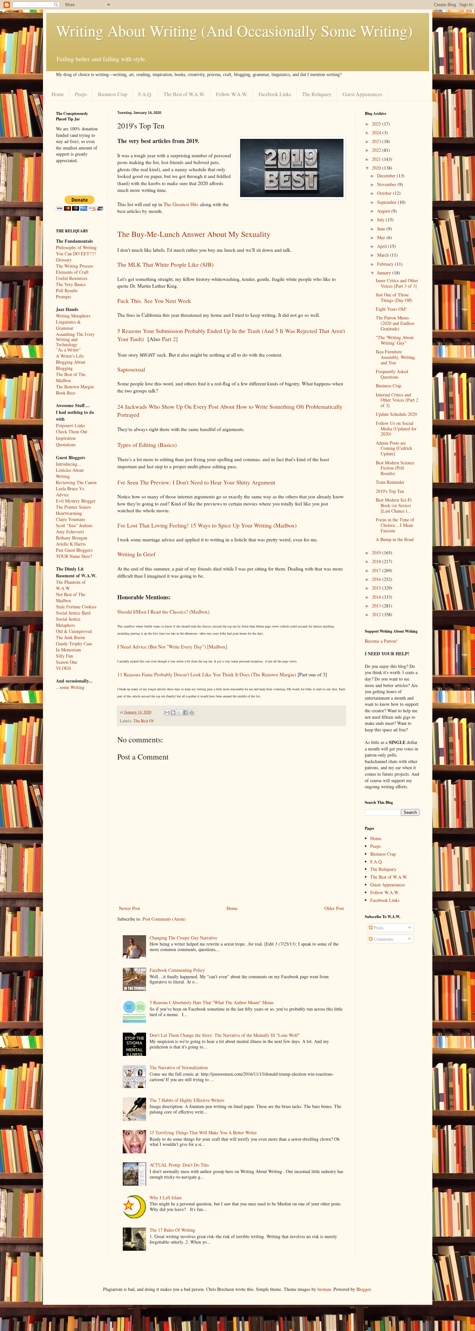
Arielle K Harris (71, 544)
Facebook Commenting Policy (177, 970)
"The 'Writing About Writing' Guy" (395, 340)
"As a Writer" (68, 350)
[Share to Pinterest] (191, 712)
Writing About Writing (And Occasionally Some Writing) (234, 30)
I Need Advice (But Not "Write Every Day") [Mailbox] (172, 646)
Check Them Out (71, 431)
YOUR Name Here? (74, 556)
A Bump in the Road (395, 539)
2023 (377, 141)
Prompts (63, 297)
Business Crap (112, 94)
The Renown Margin (75, 386)
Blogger (363, 1289)
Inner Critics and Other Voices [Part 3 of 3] (397, 283)
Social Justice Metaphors (68, 622)
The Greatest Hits (181, 204)
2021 (377, 159)
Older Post (334, 908)
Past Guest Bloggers (74, 550)
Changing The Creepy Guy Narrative (183, 938)
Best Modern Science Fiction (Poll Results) (395, 468)
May (381, 237)
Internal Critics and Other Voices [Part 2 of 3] (397, 400)
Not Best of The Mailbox (70, 597)
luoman (324, 1289)
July (381, 219)
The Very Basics (71, 284)
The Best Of (143, 721)
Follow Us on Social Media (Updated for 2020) (396, 428)
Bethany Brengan (71, 538)
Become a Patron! (381, 641)
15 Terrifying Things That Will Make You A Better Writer (203, 1132)
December (387, 175)
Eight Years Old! (391, 309)
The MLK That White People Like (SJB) (165, 264)
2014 (377, 597)
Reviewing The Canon (76, 482)
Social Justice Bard (73, 613)
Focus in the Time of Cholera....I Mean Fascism (395, 525)
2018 (377, 561)
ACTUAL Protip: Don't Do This (179, 1165)
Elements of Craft (72, 272)
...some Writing (70, 687)
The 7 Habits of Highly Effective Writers (187, 1100)
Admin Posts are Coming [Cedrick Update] (394, 448)
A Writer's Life (70, 356)
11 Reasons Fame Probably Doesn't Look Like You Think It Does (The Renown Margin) (206, 674)
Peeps (81, 94)
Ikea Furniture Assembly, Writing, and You (396, 357)
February (386, 264)
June (381, 229)
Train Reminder (390, 482)
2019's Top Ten (390, 491)
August (384, 211)
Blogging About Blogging (70, 365)
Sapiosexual (131, 369)
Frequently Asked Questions (392, 374)
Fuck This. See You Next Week (154, 301)
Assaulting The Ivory (75, 334)
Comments (383, 939)
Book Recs (65, 393)
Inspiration (66, 438)
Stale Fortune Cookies (76, 607)
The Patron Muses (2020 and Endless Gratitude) (395, 323)
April (382, 246)
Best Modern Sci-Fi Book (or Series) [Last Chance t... (394, 505)
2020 (377, 168)
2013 (377, 606)
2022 (377, 150)
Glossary (64, 260)
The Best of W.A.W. (184, 94)
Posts (378, 928)
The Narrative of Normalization (179, 1067)
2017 (377, 570)
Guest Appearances (362, 94)
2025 (377, 124)
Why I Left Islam (166, 1197)
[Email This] (167, 712)
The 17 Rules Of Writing (172, 1230)
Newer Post (129, 908)
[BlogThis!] (173, 712)
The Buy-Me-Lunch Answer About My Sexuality (193, 234)
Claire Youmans (70, 519)
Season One (66, 662)
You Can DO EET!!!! (76, 253)
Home (57, 94)
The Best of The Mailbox (71, 377)
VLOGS (63, 668)
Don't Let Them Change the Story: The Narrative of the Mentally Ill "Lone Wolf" (225, 1035)
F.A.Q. (145, 94)
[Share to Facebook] (185, 712)
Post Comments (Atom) (164, 919)
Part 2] (170, 339)
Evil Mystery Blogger (76, 501)
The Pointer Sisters (73, 507)
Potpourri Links (70, 425)
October (385, 193)
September (387, 202)
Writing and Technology (67, 342)
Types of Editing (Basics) (147, 445)
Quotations (66, 444)
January (384, 273)
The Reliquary (317, 94)
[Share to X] (179, 712)
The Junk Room (70, 637)
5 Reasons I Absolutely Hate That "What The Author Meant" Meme (212, 1002)
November (387, 184)
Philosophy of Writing (76, 247)
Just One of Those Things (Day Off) (394, 297)
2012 (377, 614)
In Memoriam (68, 650)
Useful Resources (71, 278)
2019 (377, 552)
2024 (377, 132)
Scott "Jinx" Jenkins (74, 525)
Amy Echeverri (70, 531)
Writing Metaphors (73, 316)
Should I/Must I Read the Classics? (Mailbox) (163, 611)
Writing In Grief (136, 554)
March (383, 255)
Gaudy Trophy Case (74, 643)
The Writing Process (74, 266)
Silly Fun (64, 656)
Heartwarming (69, 513)
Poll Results (67, 290)
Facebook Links (275, 94)
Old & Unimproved (74, 631)
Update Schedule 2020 (396, 414)
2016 (377, 579)
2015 (377, 588)
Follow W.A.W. (232, 94)
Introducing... (68, 464)
